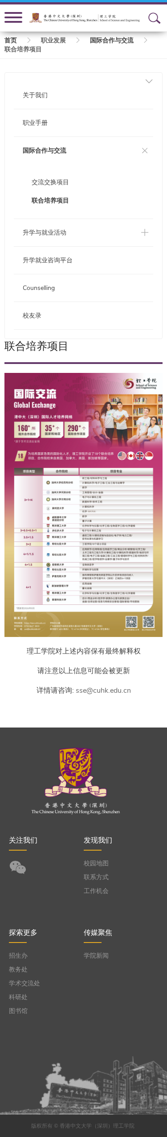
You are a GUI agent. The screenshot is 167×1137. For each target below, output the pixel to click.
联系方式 (96, 877)
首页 (10, 40)
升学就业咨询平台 (48, 260)
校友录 (32, 315)
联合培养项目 (50, 200)
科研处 (18, 997)
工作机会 (96, 891)
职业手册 (35, 123)
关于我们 (35, 95)
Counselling (39, 288)
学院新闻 (96, 955)
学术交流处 (24, 983)
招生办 (18, 955)
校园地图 (96, 863)
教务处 (18, 969)
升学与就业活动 (44, 232)
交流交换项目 (50, 182)
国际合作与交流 (112, 40)
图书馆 (18, 1011)
